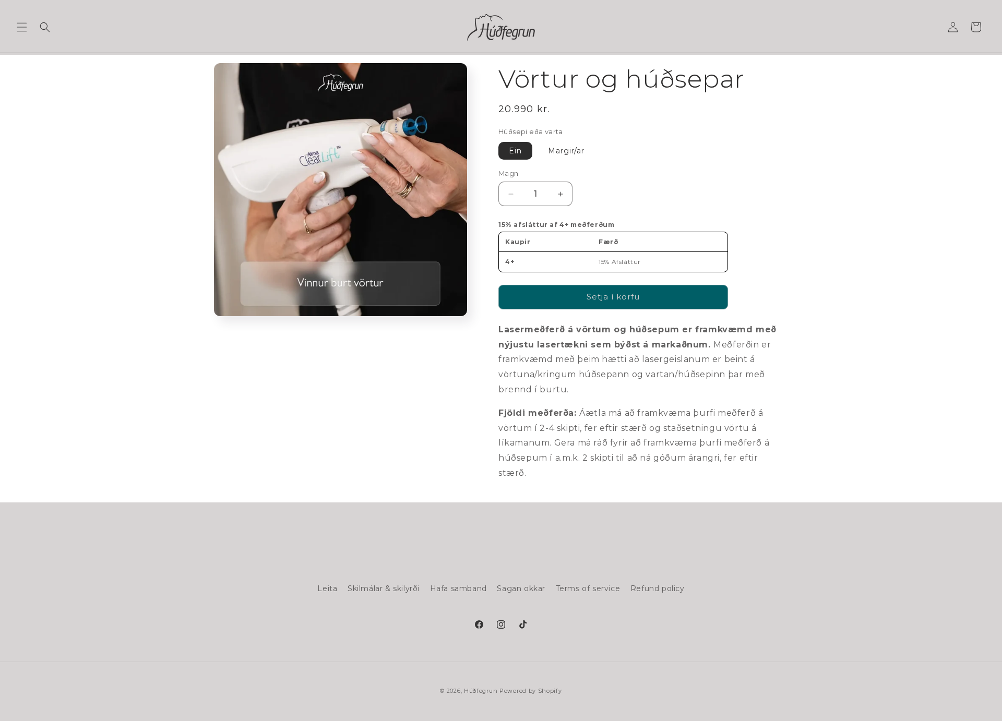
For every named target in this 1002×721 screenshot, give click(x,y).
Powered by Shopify (530, 690)
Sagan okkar (521, 588)
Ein (515, 150)
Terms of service (588, 588)
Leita (327, 588)
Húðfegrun (480, 690)
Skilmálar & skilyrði (384, 588)
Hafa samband (458, 588)
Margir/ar (566, 150)
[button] (21, 27)
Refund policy (657, 588)
